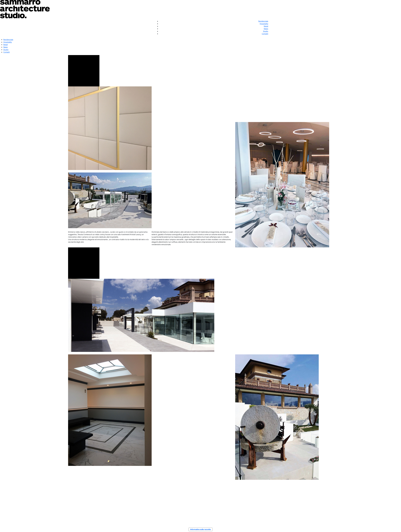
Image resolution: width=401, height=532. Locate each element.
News (266, 29)
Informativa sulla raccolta (200, 529)
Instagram (298, 509)
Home (207, 509)
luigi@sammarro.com (102, 514)
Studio (265, 31)
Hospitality (264, 24)
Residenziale (263, 21)
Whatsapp (298, 514)
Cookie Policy (255, 511)
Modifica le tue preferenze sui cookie (264, 514)
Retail (266, 26)
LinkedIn (297, 516)
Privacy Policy (255, 509)
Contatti (265, 34)
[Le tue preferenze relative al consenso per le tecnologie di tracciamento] (397, 528)
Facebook (298, 511)
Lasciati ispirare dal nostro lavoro (81, 488)
